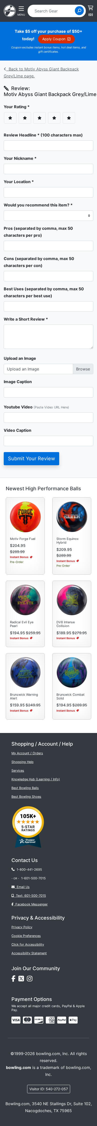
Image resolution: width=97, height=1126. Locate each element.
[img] (61, 1020)
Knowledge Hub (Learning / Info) (35, 779)
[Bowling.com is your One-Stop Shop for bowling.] (10, 10)
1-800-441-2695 (28, 869)
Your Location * (19, 181)
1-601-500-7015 (33, 878)
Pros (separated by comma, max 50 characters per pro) (38, 232)
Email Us (22, 887)
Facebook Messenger (30, 904)
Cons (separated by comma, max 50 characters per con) (39, 262)
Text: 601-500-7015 (30, 895)
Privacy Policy (21, 927)
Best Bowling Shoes (26, 796)
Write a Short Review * (26, 319)
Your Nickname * (20, 158)
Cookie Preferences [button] (26, 936)
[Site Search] (79, 10)
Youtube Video (36, 406)
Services (17, 770)
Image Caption (18, 381)
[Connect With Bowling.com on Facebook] (14, 980)
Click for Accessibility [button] (27, 944)
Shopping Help (22, 762)
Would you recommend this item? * (38, 204)
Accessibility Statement (29, 953)
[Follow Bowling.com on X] (22, 980)
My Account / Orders (27, 753)
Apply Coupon (54, 39)
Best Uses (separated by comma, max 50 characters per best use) (44, 292)
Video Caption (17, 430)
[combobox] (53, 11)
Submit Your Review (31, 459)
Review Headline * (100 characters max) (43, 134)
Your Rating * (18, 106)
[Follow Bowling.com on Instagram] (30, 980)
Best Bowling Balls (25, 788)
